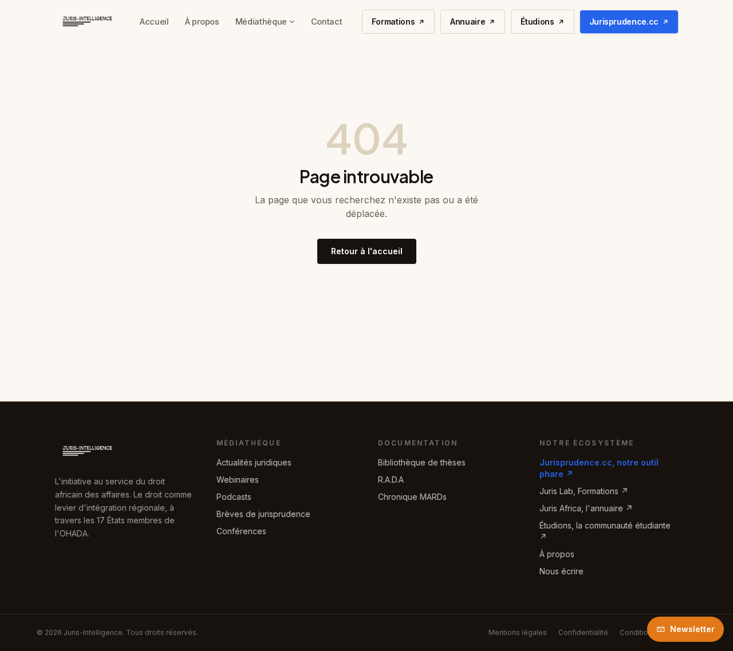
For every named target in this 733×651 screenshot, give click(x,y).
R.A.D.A (391, 479)
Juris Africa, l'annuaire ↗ (586, 508)
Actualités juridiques (253, 462)
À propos (202, 21)
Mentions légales (517, 632)
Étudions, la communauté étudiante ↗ (605, 531)
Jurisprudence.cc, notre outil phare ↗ (599, 468)
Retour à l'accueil (367, 251)
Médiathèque (261, 21)
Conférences (241, 531)
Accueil (154, 21)
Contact (326, 21)
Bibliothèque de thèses (422, 462)
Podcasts (233, 497)
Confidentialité (583, 632)
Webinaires (237, 479)
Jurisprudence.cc (624, 21)
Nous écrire (561, 571)
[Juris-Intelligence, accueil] (87, 21)
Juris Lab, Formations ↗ (583, 491)
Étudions (537, 21)
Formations (393, 21)
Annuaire (467, 21)
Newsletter (692, 629)
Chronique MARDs (412, 497)
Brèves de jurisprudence (263, 514)
